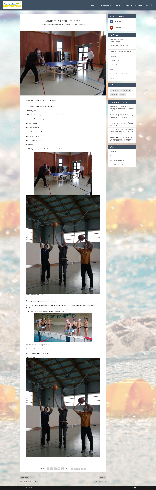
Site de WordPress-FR (116, 165)
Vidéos (112, 78)
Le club (93, 5)
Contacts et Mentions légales (136, 5)
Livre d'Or (113, 69)
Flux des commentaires (117, 160)
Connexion (113, 151)
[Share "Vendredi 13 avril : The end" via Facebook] (48, 469)
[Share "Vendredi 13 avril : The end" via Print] (62, 469)
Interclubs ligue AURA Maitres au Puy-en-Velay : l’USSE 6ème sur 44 (122, 123)
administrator (52, 24)
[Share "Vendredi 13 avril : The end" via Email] (59, 469)
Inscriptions (113, 56)
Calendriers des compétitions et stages (120, 46)
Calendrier (114, 90)
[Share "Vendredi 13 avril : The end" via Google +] (55, 469)
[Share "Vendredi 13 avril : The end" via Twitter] (51, 469)
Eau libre (114, 94)
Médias (118, 5)
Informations (105, 5)
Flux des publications (116, 156)
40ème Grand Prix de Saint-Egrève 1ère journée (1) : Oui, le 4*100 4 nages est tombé (121, 131)
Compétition (125, 90)
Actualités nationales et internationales (117, 40)
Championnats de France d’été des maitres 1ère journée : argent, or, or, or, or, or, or (122, 108)
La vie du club (69, 24)
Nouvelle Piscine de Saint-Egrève (120, 74)
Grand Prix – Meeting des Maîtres (120, 52)
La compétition (114, 60)
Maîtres (122, 94)
